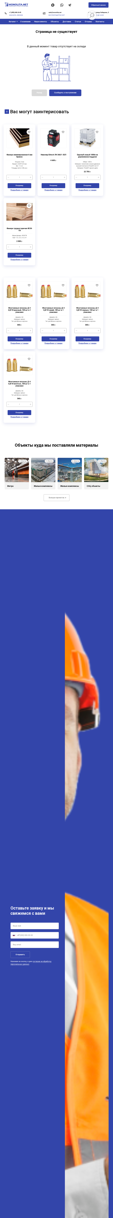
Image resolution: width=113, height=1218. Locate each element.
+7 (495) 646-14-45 (15, 12)
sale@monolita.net (55, 12)
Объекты (55, 22)
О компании (25, 22)
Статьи (78, 22)
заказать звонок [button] (16, 15)
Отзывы (88, 22)
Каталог (12, 22)
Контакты (100, 22)
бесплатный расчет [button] (57, 15)
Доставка (67, 22)
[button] (98, 5)
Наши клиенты (40, 22)
